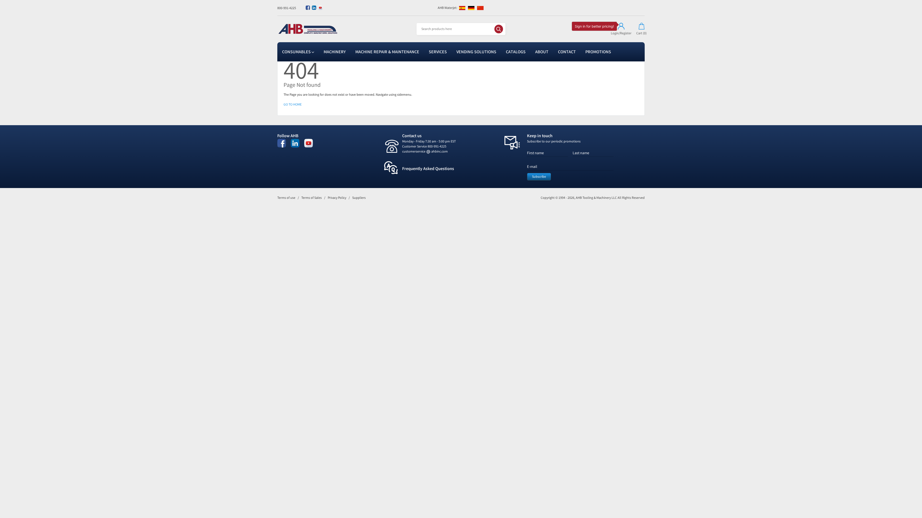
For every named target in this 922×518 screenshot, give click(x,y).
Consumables (297, 51)
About (541, 51)
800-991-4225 (286, 8)
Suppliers (359, 198)
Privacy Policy (337, 198)
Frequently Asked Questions (428, 168)
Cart (641, 33)
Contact (567, 51)
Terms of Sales (311, 198)
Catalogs (516, 51)
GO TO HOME (293, 104)
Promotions (598, 51)
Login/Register (621, 33)
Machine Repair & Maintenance (387, 51)
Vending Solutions (476, 51)
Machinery (335, 51)
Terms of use (286, 198)
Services (438, 51)
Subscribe (539, 177)
